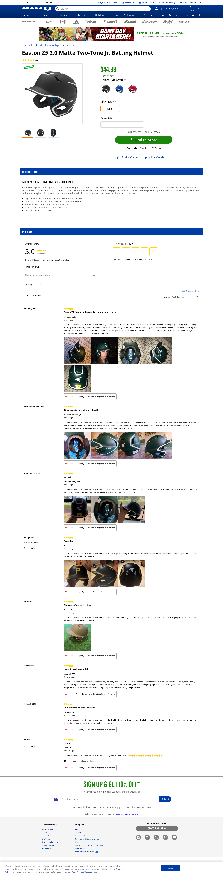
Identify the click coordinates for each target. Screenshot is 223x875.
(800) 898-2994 (157, 828)
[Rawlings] (168, 22)
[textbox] (111, 799)
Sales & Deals (193, 15)
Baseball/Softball (32, 45)
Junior (113, 109)
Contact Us (46, 832)
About (78, 829)
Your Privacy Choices (82, 871)
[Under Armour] (63, 22)
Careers (78, 832)
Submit (165, 799)
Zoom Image (32, 68)
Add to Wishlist (158, 157)
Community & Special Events (87, 839)
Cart (199, 9)
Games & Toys (168, 15)
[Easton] (149, 21)
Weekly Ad (129, 2)
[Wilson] (90, 21)
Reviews (27, 231)
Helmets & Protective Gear (60, 45)
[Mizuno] (129, 21)
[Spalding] (110, 21)
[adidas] (76, 22)
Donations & (86, 835)
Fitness (82, 15)
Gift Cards (46, 839)
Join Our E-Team (109, 2)
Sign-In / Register (168, 8)
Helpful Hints (47, 848)
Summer (27, 15)
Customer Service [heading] (50, 824)
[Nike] (50, 21)
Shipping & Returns (50, 842)
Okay (170, 868)
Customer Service (191, 2)
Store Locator (148, 2)
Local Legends (81, 842)
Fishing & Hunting (125, 15)
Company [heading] (79, 824)
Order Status (47, 835)
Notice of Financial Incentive (127, 814)
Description (30, 172)
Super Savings (168, 2)
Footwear (46, 15)
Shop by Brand (28, 21)
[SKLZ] (184, 21)
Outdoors (100, 15)
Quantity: (106, 118)
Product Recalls (48, 845)
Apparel (64, 15)
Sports (148, 15)
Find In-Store (145, 139)
